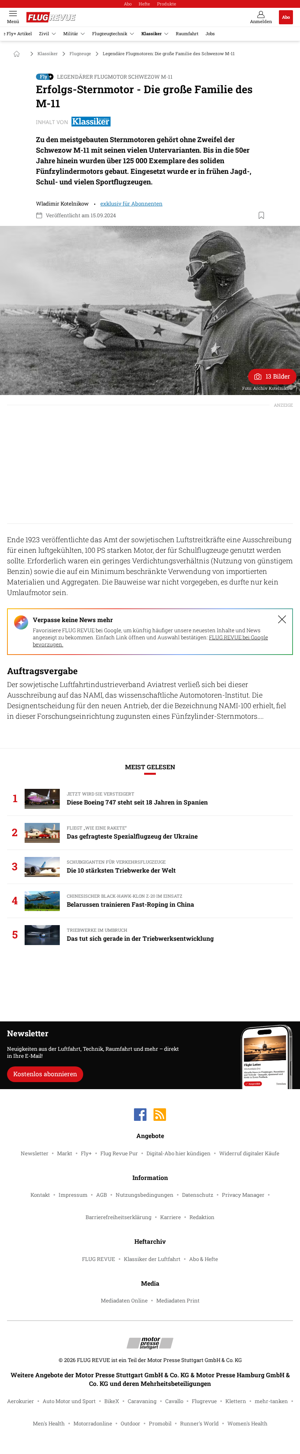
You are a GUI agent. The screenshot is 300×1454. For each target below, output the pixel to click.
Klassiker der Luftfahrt (152, 1259)
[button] (150, 310)
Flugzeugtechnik (109, 33)
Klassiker (151, 33)
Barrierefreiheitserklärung (119, 1217)
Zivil (44, 33)
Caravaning (142, 1401)
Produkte (166, 4)
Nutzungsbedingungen (144, 1194)
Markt (64, 1153)
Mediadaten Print (178, 1300)
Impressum (73, 1194)
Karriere (170, 1217)
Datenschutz (197, 1194)
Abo (128, 4)
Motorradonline (92, 1423)
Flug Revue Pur (119, 1153)
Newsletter (34, 1153)
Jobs (210, 33)
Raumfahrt (187, 33)
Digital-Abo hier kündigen (178, 1153)
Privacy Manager (243, 1194)
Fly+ (86, 1153)
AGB (101, 1194)
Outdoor (130, 1423)
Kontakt (40, 1194)
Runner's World (199, 1423)
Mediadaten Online (124, 1300)
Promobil (160, 1423)
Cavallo (174, 1401)
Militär (70, 33)
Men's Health (49, 1423)
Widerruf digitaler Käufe (249, 1153)
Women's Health (247, 1423)
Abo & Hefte (203, 1259)
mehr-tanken (271, 1401)
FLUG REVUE (98, 1259)
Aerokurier (20, 1401)
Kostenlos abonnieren (45, 1074)
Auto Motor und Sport (69, 1401)
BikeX (111, 1401)
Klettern (235, 1401)
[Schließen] (282, 619)
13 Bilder (278, 376)
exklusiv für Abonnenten (131, 203)
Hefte (144, 4)
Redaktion (201, 1217)
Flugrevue (204, 1401)
